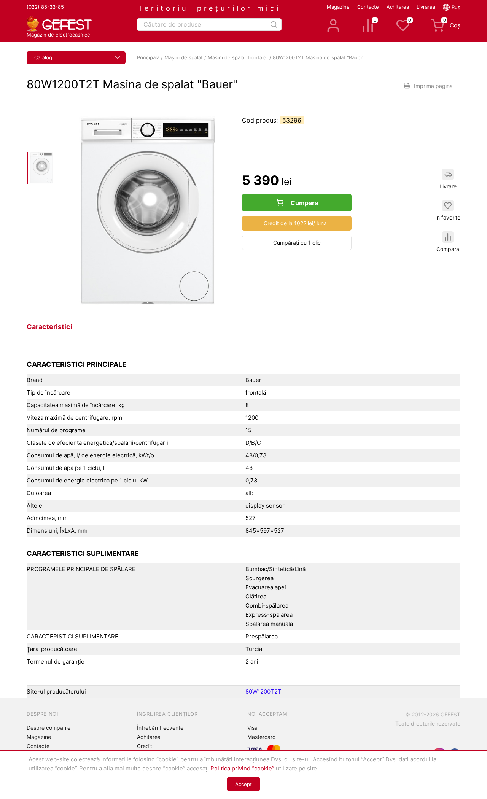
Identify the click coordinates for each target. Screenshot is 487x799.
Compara (447, 249)
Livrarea (426, 7)
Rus (456, 7)
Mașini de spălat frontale (238, 57)
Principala (148, 57)
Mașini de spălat (183, 57)
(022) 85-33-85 (45, 7)
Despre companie (48, 727)
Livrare (448, 186)
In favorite (447, 217)
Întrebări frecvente (160, 727)
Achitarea (398, 7)
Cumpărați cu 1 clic (297, 242)
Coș (451, 24)
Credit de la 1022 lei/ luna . (297, 223)
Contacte (368, 7)
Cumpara (303, 203)
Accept (243, 784)
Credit (144, 746)
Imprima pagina (433, 86)
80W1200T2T (263, 691)
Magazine (338, 7)
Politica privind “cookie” (242, 768)
